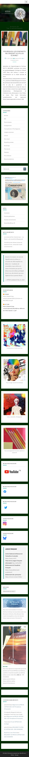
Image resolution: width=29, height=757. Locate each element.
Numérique (7, 145)
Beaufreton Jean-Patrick (10, 732)
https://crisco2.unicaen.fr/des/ (13, 577)
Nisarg (16, 755)
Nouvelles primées (9, 142)
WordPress (23, 753)
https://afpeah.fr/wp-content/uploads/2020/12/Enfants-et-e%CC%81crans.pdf (13, 298)
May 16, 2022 (20, 280)
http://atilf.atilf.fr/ (16, 563)
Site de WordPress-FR (9, 223)
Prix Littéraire (7, 155)
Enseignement (8, 125)
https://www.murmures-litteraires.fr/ (12, 618)
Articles (6, 115)
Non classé (7, 139)
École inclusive (8, 122)
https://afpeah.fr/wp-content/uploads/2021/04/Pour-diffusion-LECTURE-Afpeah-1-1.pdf (14, 308)
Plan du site (7, 149)
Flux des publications (9, 216)
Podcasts (6, 152)
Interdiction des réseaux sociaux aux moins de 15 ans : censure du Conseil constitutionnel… (13, 244)
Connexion (7, 213)
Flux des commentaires (10, 219)
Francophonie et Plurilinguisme (12, 129)
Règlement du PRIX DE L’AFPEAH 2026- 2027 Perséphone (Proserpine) (14, 707)
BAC (5, 119)
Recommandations (9, 159)
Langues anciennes (9, 132)
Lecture (6, 135)
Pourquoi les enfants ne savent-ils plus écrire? (14, 53)
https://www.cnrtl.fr (10, 558)
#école (20, 275)
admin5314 (18, 58)
